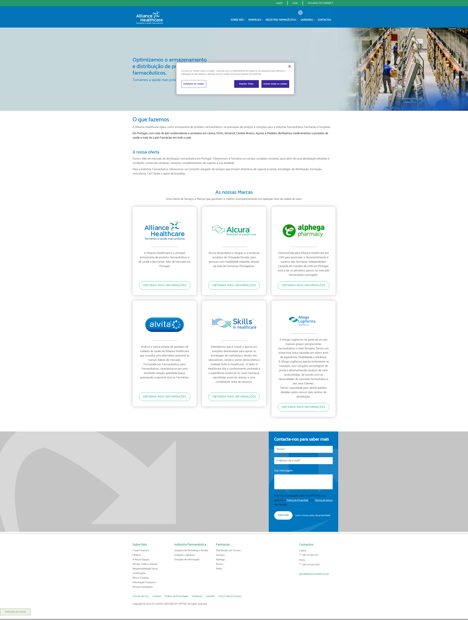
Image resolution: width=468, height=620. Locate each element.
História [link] (137, 555)
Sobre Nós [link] (140, 544)
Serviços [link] (220, 555)
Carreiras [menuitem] (307, 20)
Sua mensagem (283, 471)
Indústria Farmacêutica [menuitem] (281, 20)
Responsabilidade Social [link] (145, 569)
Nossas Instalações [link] (143, 587)
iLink (295, 3)
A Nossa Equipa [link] (141, 560)
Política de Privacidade (297, 500)
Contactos (306, 544)
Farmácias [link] (223, 544)
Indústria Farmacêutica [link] (190, 544)
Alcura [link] (219, 564)
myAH (279, 3)
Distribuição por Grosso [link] (228, 550)
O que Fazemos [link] (141, 550)
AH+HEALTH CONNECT (320, 3)
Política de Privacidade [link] (176, 596)
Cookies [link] (156, 596)
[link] (300, 12)
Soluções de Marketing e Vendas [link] (191, 550)
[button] (308, 12)
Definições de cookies (15, 612)
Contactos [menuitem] (324, 20)
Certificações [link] (139, 573)
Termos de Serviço (324, 500)
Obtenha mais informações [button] (164, 285)
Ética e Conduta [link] (141, 578)
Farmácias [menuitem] (254, 20)
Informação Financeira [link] (144, 582)
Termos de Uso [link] (141, 596)
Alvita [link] (219, 569)
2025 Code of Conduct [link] (230, 596)
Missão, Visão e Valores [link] (145, 564)
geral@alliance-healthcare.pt (314, 574)
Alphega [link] (220, 560)
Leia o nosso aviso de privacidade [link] (312, 515)
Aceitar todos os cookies (275, 84)
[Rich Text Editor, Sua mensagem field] (303, 482)
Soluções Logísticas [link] (184, 555)
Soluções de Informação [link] (187, 560)
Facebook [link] (197, 596)
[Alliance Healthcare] (149, 17)
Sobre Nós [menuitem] (237, 20)
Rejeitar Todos (246, 84)
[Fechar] (290, 66)
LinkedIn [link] (210, 596)
